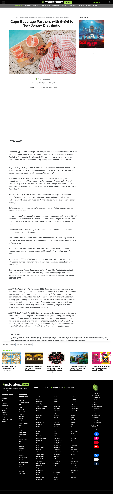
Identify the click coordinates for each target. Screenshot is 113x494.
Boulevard (22, 450)
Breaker (21, 455)
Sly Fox (73, 426)
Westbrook (74, 463)
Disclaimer (96, 411)
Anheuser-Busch (24, 427)
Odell (54, 465)
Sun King (73, 438)
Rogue (72, 404)
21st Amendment (24, 402)
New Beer (27, 6)
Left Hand (56, 422)
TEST (9, 370)
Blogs (88, 6)
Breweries (4, 370)
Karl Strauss (56, 410)
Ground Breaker (40, 463)
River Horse (74, 406)
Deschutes (39, 415)
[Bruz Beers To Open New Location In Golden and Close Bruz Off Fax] (79, 358)
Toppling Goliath (75, 452)
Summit (73, 436)
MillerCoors (56, 438)
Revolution (74, 401)
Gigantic (38, 452)
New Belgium (57, 447)
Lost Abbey (56, 429)
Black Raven (22, 444)
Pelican (55, 477)
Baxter (21, 437)
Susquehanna (74, 442)
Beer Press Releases (31, 17)
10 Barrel (21, 400)
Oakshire (56, 463)
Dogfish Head (40, 422)
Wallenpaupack (75, 461)
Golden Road (40, 454)
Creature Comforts (41, 406)
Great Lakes (39, 461)
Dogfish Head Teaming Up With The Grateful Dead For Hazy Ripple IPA (101, 368)
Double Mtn (39, 424)
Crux (37, 410)
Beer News (36, 6)
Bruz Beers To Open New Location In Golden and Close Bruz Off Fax (78, 368)
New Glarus (56, 449)
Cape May (17, 141)
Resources (72, 6)
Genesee (38, 449)
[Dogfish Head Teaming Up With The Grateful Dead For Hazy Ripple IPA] (101, 358)
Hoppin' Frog (40, 477)
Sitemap (95, 420)
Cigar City (39, 404)
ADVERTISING (58, 387)
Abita (20, 407)
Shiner (72, 417)
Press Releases (28, 344)
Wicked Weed (74, 470)
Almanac (21, 418)
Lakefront (56, 415)
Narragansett (57, 445)
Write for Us (96, 393)
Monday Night (57, 442)
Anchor (21, 421)
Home (17, 17)
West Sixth (74, 465)
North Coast (56, 461)
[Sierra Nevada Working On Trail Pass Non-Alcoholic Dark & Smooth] (34, 358)
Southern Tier (74, 431)
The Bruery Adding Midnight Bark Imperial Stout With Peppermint (54, 368)
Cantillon (21, 471)
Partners (95, 402)
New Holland (57, 452)
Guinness (39, 465)
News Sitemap (97, 422)
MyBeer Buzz (15, 334)
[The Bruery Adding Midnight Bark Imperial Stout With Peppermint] (56, 358)
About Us (96, 400)
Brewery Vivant (23, 462)
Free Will (38, 445)
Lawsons (55, 420)
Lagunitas (56, 413)
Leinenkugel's (57, 424)
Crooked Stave (40, 408)
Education (46, 6)
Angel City (22, 425)
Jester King (56, 408)
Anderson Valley (23, 423)
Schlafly (73, 415)
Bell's (20, 441)
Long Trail (56, 426)
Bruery (21, 466)
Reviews (81, 6)
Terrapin (73, 447)
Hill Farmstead (40, 475)
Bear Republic (23, 439)
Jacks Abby (56, 406)
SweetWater (74, 445)
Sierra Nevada (75, 420)
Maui (54, 431)
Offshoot (55, 470)
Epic (37, 433)
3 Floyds (21, 405)
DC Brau (38, 413)
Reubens (73, 399)
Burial (20, 469)
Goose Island (40, 456)
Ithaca (55, 404)
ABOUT (36, 387)
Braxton (21, 453)
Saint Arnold (74, 410)
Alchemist (22, 411)
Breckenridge (23, 457)
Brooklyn (21, 464)
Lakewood (56, 417)
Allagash (21, 416)
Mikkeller (55, 436)
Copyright (96, 417)
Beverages (55, 6)
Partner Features (7, 419)
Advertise (96, 395)
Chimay (38, 399)
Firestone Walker (41, 438)
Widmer (73, 472)
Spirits (64, 6)
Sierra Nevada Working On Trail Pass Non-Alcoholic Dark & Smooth (33, 368)
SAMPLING (70, 387)
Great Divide (39, 458)
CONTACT (46, 387)
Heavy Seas (39, 470)
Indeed (55, 399)
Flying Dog (39, 440)
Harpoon (38, 468)
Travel (95, 6)
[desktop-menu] (4, 2)
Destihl (38, 417)
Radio (95, 404)
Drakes (38, 426)
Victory (72, 458)
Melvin (55, 433)
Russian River (74, 408)
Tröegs (73, 454)
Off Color (56, 468)
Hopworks (39, 479)
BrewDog (21, 460)
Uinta (72, 456)
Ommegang (56, 472)
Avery (20, 430)
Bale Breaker (22, 432)
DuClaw (38, 429)
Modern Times (57, 440)
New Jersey (20, 344)
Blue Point (22, 448)
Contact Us (96, 2)
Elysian (38, 431)
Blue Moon (22, 446)
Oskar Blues (56, 475)
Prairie (72, 397)
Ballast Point (22, 434)
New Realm (56, 454)
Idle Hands (56, 397)
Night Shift (56, 456)
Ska (72, 424)
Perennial (56, 479)
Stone (72, 433)
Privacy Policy (97, 415)
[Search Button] (109, 2)
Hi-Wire (38, 472)
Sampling (96, 408)
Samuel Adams (75, 413)
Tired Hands (74, 449)
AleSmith (21, 414)
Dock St (38, 420)
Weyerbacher (74, 468)
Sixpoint (73, 422)
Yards (72, 475)
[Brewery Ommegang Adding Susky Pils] (11, 358)
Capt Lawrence (40, 397)
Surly (72, 440)
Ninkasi (55, 458)
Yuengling (73, 477)
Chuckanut (39, 401)
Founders (39, 442)
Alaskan (21, 409)
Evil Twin (38, 436)
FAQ (94, 413)
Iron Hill (55, 401)
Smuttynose (74, 429)
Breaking (18, 6)
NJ (19, 152)
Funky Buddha (40, 447)
